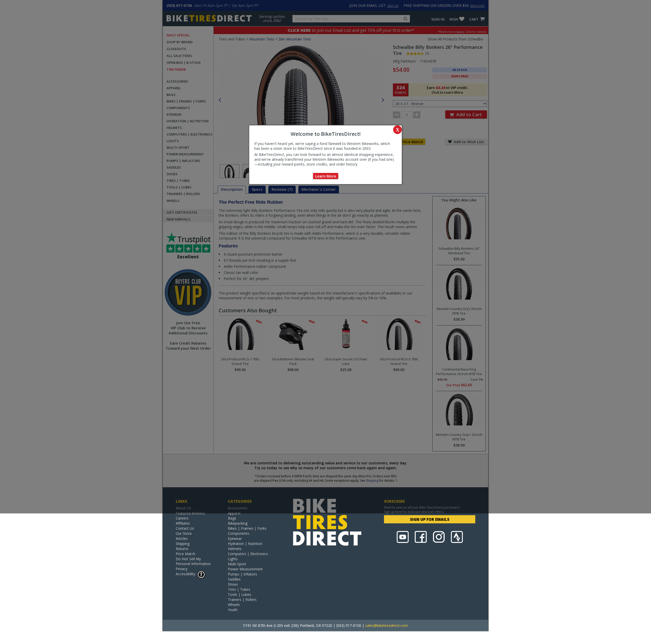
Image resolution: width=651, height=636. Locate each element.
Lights (233, 558)
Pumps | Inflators (242, 574)
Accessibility (185, 573)
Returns (182, 548)
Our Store (184, 533)
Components (238, 533)
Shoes (233, 584)
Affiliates (183, 523)
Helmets (235, 548)
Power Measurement (245, 569)
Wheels (234, 604)
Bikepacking (237, 523)
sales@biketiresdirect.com (386, 625)
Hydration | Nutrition (245, 543)
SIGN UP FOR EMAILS (429, 519)
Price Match (185, 553)
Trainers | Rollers (242, 599)
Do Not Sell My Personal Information (193, 561)
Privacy (181, 568)
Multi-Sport (237, 563)
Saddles (234, 579)
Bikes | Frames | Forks (247, 528)
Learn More (325, 176)
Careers (182, 518)
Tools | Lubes (239, 594)
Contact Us (185, 528)
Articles (182, 538)
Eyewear (235, 538)
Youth (233, 609)
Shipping (182, 543)
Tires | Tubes (239, 589)
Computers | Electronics (248, 553)
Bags (232, 518)
